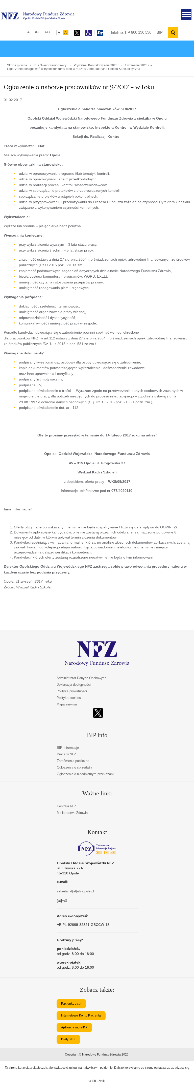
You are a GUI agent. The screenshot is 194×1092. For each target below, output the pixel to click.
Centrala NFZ (66, 806)
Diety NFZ (68, 1039)
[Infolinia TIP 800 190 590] (97, 848)
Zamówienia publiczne (73, 761)
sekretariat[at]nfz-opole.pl (75, 891)
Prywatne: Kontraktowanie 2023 (95, 65)
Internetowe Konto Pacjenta (81, 1015)
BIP (160, 32)
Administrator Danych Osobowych (81, 678)
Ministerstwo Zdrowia (72, 813)
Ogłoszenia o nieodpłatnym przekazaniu (86, 774)
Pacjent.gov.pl (71, 1003)
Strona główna (17, 65)
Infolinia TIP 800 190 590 (131, 32)
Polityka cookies (69, 698)
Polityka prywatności (72, 691)
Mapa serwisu (67, 704)
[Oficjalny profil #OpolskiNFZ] (98, 713)
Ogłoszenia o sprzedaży (74, 767)
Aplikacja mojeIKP (74, 1027)
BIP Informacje (68, 748)
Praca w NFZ (66, 754)
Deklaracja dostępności (74, 684)
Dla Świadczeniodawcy (50, 65)
